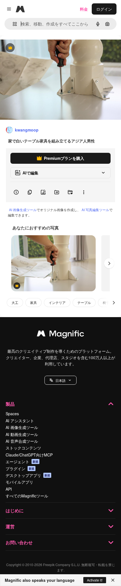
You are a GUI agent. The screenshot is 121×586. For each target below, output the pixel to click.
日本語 (60, 380)
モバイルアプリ (19, 482)
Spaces (12, 413)
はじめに (15, 510)
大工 (15, 302)
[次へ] (109, 263)
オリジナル (38, 48)
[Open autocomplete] (12, 24)
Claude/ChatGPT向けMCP (29, 455)
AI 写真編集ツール (95, 209)
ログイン (104, 9)
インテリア (57, 302)
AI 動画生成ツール (22, 434)
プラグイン (20, 468)
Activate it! (94, 580)
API (9, 489)
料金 (84, 9)
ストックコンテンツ (23, 448)
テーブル (84, 302)
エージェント (22, 461)
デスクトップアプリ (28, 475)
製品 (10, 404)
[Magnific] (60, 335)
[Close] (112, 580)
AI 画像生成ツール (23, 209)
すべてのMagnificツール (27, 496)
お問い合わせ (19, 542)
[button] (60, 380)
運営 (10, 526)
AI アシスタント (20, 420)
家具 (33, 302)
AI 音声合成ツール (22, 441)
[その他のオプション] (83, 192)
